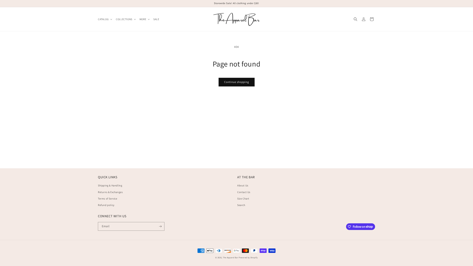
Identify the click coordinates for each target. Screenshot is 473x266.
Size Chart (243, 198)
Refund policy (106, 205)
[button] (105, 19)
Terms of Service (107, 198)
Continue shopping (236, 82)
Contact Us (243, 192)
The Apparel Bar (230, 257)
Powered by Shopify (248, 257)
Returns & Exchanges (110, 192)
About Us (242, 185)
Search (241, 205)
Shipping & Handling (110, 185)
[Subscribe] (160, 226)
